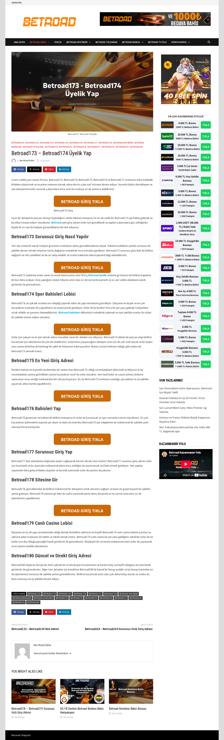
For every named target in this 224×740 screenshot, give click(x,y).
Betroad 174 (46, 142)
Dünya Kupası (179, 42)
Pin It (50, 169)
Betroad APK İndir (76, 42)
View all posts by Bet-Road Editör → (52, 653)
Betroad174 (51, 146)
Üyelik (58, 42)
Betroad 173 (32, 142)
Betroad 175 (61, 142)
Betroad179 (122, 146)
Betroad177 (94, 146)
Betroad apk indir (123, 142)
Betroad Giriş (38, 42)
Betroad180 (136, 146)
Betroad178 (108, 146)
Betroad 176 (75, 142)
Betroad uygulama (33, 146)
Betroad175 (65, 146)
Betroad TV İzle (157, 42)
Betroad (56, 222)
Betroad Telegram (106, 42)
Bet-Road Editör (27, 160)
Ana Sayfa (19, 42)
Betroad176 (79, 146)
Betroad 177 (90, 142)
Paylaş (20, 169)
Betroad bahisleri (69, 312)
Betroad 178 (105, 142)
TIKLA (205, 125)
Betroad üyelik (97, 275)
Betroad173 (17, 142)
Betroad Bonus (131, 42)
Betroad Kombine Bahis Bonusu (127, 708)
